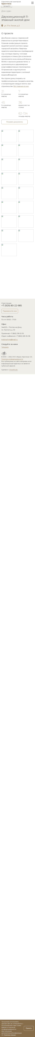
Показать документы (14, 122)
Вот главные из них (21, 86)
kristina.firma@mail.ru (9, 339)
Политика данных (10, 1035)
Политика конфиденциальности (12, 359)
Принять (29, 1028)
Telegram (5, 347)
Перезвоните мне (10, 311)
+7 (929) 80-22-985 (11, 305)
